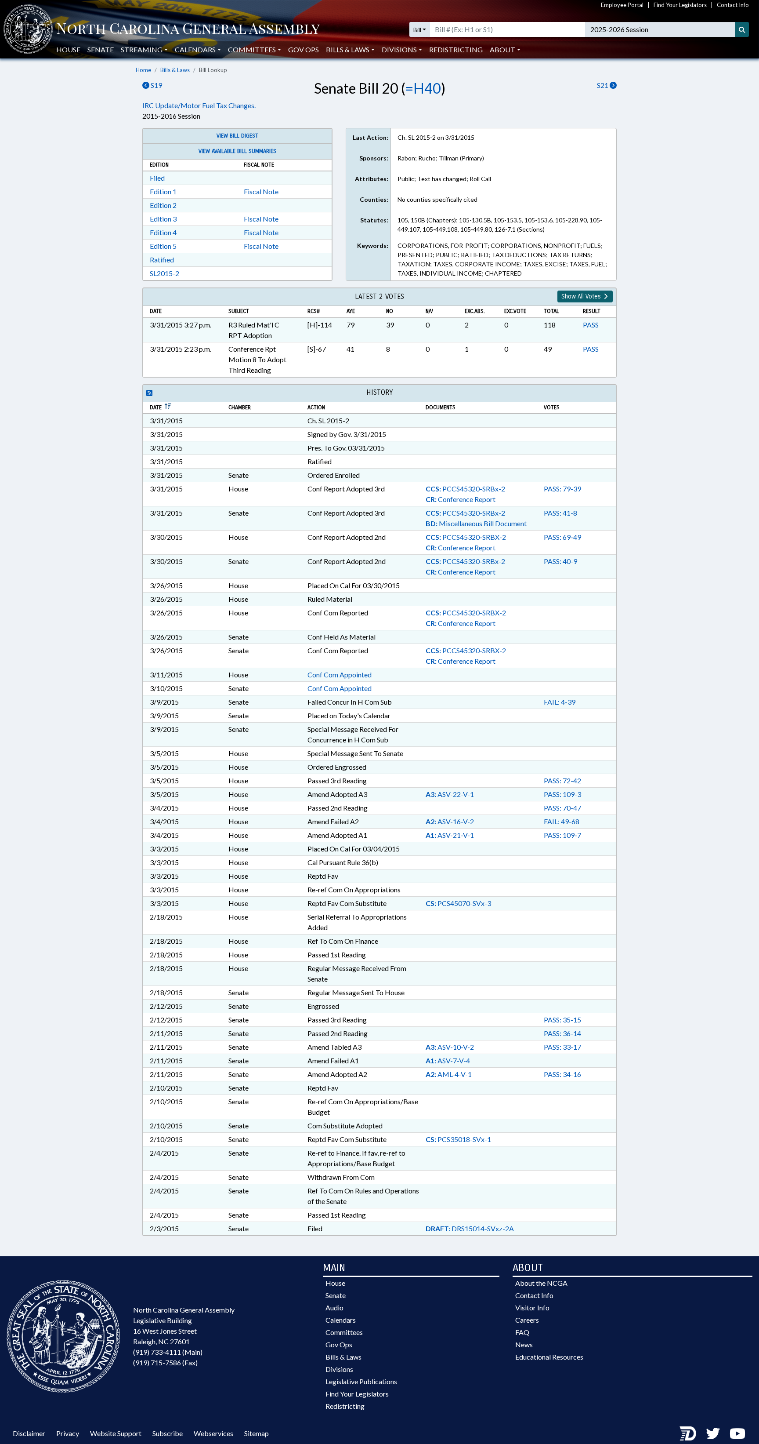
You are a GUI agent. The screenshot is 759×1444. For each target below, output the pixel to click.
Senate (100, 49)
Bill (417, 29)
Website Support (115, 1433)
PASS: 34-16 (562, 1074)
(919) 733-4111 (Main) (167, 1352)
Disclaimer (29, 1433)
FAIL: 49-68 (561, 821)
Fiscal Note (261, 191)
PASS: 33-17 (562, 1047)
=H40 (423, 88)
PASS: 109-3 (562, 794)
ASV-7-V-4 (448, 1060)
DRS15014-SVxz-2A (470, 1228)
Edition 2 (163, 205)
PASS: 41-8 (560, 513)
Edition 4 (163, 232)
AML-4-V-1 (449, 1074)
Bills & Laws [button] (347, 49)
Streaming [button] (142, 49)
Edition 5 (163, 246)
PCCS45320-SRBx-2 (465, 488)
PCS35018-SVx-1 (458, 1139)
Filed (157, 178)
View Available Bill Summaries (237, 151)
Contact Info (733, 4)
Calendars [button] (195, 49)
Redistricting (456, 49)
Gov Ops (303, 49)
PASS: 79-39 (562, 488)
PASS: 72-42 (562, 780)
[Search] (742, 29)
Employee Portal (622, 4)
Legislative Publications (361, 1381)
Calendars (340, 1320)
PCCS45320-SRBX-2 (466, 537)
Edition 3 (163, 219)
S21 (603, 85)
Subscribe (167, 1433)
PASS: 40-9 (560, 561)
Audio (334, 1307)
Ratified (162, 259)
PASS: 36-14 (562, 1033)
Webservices (213, 1433)
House (68, 49)
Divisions (339, 1369)
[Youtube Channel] (737, 1433)
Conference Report (460, 499)
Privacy (67, 1433)
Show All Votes (582, 296)
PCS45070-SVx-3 (458, 903)
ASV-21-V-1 (450, 835)
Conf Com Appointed (339, 674)
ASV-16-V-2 (450, 821)
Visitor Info (532, 1307)
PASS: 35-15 (562, 1019)
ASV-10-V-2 (450, 1047)
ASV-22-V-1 (450, 794)
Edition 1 (163, 191)
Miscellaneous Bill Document (476, 523)
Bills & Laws (175, 69)
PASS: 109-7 (562, 835)
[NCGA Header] (188, 29)
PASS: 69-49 (562, 537)
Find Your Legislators (680, 4)
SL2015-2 (164, 273)
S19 (155, 85)
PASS (591, 324)
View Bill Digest (237, 135)
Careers (527, 1320)
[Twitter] (712, 1433)
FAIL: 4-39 (559, 702)
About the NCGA (541, 1283)
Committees (344, 1332)
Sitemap (256, 1433)
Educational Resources (549, 1357)
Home (143, 69)
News (524, 1344)
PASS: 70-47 (562, 808)
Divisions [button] (399, 49)
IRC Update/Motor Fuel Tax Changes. (199, 105)
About (502, 49)
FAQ (522, 1332)
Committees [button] (252, 49)
